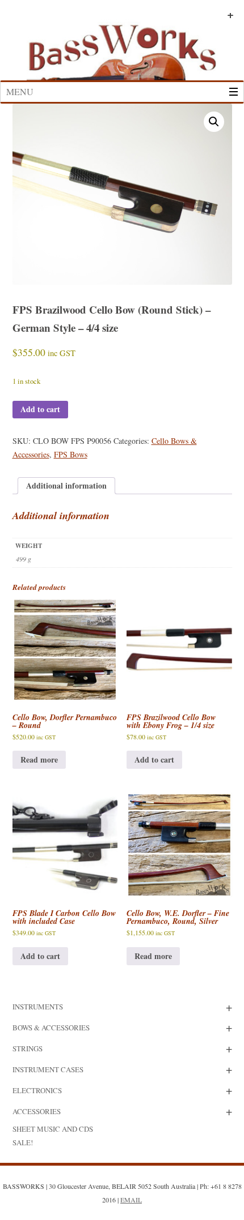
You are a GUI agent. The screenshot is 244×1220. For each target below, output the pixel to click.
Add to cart (40, 409)
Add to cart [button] (154, 759)
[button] (214, 122)
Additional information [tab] (66, 485)
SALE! (22, 1142)
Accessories (36, 1111)
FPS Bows (70, 454)
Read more (39, 759)
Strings (27, 1048)
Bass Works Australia (122, 47)
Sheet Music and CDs (52, 1129)
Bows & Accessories (51, 1027)
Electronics (37, 1090)
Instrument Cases (47, 1069)
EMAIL (131, 1199)
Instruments (37, 1006)
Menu (19, 91)
